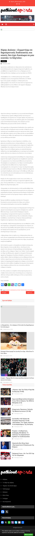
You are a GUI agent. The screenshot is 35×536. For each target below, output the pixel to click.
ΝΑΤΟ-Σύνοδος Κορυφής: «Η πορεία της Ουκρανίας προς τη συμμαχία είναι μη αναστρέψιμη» (30, 292)
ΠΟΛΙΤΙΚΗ (30, 290)
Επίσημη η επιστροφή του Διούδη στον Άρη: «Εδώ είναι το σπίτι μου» (17, 352)
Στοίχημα (5, 498)
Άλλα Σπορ (6, 495)
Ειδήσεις (4, 61)
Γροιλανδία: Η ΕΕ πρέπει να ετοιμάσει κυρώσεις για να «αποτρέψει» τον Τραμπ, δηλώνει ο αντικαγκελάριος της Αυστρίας (23, 421)
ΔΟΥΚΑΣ (18, 290)
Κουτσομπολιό (7, 501)
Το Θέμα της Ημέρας (8, 482)
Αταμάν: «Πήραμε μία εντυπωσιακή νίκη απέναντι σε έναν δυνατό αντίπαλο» (17, 379)
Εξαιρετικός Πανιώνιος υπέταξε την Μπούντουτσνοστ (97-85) (22, 410)
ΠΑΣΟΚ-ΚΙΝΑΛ (24, 290)
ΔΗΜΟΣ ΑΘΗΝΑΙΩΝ (11, 290)
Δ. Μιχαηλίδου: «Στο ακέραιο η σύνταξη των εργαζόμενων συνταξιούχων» (17, 326)
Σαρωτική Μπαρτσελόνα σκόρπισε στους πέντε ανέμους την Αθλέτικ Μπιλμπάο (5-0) (23, 401)
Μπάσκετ (5, 492)
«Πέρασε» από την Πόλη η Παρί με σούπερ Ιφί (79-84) (23, 390)
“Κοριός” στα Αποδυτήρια (10, 486)
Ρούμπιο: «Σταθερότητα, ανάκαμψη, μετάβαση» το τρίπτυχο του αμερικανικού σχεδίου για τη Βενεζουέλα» (21, 433)
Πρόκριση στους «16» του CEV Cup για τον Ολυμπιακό (23, 454)
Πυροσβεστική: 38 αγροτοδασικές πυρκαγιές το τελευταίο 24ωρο (6, 292)
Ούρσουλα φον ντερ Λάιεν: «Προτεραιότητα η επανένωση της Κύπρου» (23, 445)
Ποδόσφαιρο (6, 489)
